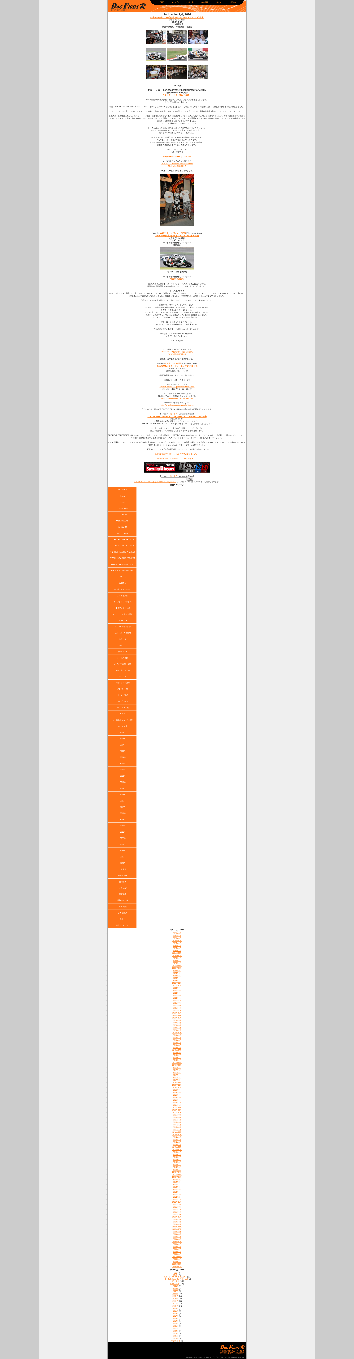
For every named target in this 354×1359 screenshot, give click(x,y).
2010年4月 (177, 1224)
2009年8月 (177, 1234)
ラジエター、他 (122, 708)
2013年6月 (177, 1160)
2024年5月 (177, 961)
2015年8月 (177, 1117)
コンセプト (122, 620)
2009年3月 (177, 1239)
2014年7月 (177, 1140)
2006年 (123, 739)
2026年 (123, 863)
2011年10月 (177, 1202)
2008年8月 (177, 1247)
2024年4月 (177, 963)
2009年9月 (177, 1232)
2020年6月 (177, 1025)
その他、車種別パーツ (123, 589)
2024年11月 (177, 953)
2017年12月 (177, 1063)
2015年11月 (177, 1110)
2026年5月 (177, 936)
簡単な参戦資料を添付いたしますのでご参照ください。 (177, 454)
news (175, 1275)
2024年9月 (177, 958)
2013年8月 (177, 1155)
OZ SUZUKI (122, 527)
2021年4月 (177, 1010)
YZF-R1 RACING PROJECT (122, 539)
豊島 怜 (123, 919)
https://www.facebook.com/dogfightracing (177, 405)
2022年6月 (177, 995)
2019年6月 (177, 1040)
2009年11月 (177, 1227)
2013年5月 (177, 1162)
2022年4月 (177, 1000)
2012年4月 (177, 1192)
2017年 (123, 807)
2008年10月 (177, 1242)
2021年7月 (177, 1008)
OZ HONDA (122, 533)
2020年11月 (177, 1015)
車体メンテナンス (122, 925)
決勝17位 (181, 279)
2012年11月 (177, 1175)
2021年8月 (177, 1005)
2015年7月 (177, 1120)
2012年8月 (177, 1182)
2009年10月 (177, 1229)
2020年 (123, 826)
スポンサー (122, 645)
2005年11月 (177, 1264)
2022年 (123, 838)
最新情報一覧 (122, 900)
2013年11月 (177, 1147)
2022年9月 (177, 988)
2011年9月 (177, 1204)
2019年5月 (177, 1043)
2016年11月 (177, 1085)
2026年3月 (177, 938)
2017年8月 (177, 1068)
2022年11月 (177, 983)
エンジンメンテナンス (123, 602)
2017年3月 (177, 1078)
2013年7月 (177, 1157)
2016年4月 (177, 1100)
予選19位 (173, 279)
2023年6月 (177, 973)
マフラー (122, 676)
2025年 (123, 857)
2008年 (123, 751)
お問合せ (122, 583)
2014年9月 (177, 1137)
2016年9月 (177, 1090)
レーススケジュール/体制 (123, 720)
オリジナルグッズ (122, 608)
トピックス (171, 233)
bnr (176, 1273)
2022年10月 (177, 985)
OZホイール (122, 509)
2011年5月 (177, 1214)
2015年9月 (177, 1115)
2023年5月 (177, 976)
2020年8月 (177, 1023)
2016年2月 (177, 1102)
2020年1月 (177, 1030)
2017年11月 (177, 1065)
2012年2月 (177, 1197)
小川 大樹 (123, 888)
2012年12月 (177, 1172)
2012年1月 (177, 1199)
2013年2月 (177, 1170)
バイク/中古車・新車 (122, 664)
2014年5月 (177, 1142)
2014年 (163, 233)
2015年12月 (177, 1107)
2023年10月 (177, 968)
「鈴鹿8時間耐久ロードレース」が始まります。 (177, 366)
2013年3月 (177, 1167)
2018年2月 (177, 1060)
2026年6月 (177, 933)
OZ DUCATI (122, 515)
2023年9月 (177, 971)
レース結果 (181, 233)
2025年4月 (177, 951)
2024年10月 (177, 956)
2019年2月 (177, 1048)
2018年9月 (177, 1053)
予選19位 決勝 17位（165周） (177, 95)
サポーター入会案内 (123, 633)
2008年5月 (177, 1252)
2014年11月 (177, 1132)
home (122, 496)
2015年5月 (177, 1125)
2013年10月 (177, 1150)
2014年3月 (177, 1145)
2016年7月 (177, 1095)
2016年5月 (177, 1097)
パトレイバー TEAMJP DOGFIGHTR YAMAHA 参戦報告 (177, 416)
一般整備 (122, 869)
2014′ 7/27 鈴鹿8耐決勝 (177, 166)
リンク (122, 714)
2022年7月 (177, 993)
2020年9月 (177, 1020)
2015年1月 (177, 1130)
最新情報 (122, 894)
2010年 (123, 763)
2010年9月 (177, 1219)
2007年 (123, 745)
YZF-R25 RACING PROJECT (123, 564)
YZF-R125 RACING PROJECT (122, 552)
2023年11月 (177, 966)
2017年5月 (177, 1073)
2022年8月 (177, 990)
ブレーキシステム (122, 670)
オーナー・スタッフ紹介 (123, 614)
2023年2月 (177, 980)
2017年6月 (177, 1070)
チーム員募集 (122, 658)
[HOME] (161, 3)
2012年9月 (177, 1180)
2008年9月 (177, 1244)
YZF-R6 (123, 577)
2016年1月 (177, 1105)
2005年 (123, 732)
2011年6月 (177, 1212)
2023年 (123, 844)
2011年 (123, 770)
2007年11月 (177, 1257)
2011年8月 (177, 1207)
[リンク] (218, 3)
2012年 (123, 776)
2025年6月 (177, 948)
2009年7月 (177, 1237)
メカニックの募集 (122, 683)
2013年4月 (177, 1165)
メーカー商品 (122, 695)
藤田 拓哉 (123, 907)
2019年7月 (177, 1038)
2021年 (123, 832)
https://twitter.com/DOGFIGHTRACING (177, 398)
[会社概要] (204, 3)
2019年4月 (177, 1045)
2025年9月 (177, 943)
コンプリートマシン (123, 627)
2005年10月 (177, 1267)
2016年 (123, 801)
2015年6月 (177, 1122)
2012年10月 (177, 1177)
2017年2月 (177, 1080)
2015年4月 (177, 1127)
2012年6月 (177, 1187)
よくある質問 (122, 596)
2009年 (123, 757)
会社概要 (122, 882)
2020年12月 (177, 1013)
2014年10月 (177, 1135)
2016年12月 (177, 1082)
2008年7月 (177, 1249)
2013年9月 (177, 1152)
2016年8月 (177, 1092)
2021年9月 (177, 1003)
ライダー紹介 (122, 701)
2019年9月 (177, 1035)
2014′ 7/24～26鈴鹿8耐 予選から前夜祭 (177, 164)
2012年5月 (177, 1189)
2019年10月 (177, 1033)
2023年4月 (177, 978)
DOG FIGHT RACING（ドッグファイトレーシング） (127, 6)
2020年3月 (177, 1028)
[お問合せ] (233, 3)
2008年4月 (177, 1254)
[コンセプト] (175, 3)
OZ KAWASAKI (122, 521)
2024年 (123, 851)
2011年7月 (177, 1209)
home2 (122, 502)
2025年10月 (177, 941)
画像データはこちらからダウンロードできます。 (177, 458)
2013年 (123, 782)
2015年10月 (177, 1112)
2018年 (123, 813)
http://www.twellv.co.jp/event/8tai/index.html (177, 387)
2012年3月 (177, 1194)
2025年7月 (177, 946)
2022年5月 (177, 998)
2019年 (123, 819)
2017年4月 (177, 1075)
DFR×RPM (122, 490)
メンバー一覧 (122, 689)
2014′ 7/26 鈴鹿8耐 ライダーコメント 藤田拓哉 (177, 235)
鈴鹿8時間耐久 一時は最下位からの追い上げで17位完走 (177, 17)
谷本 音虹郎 (122, 913)
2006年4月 (177, 1259)
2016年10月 (177, 1087)
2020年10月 (177, 1018)
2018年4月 (177, 1058)
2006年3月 (177, 1262)
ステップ (122, 639)
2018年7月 (177, 1055)
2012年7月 (177, 1184)
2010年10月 (177, 1217)
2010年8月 (177, 1222)
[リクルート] (189, 3)
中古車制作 (122, 875)
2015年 (123, 795)
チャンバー (122, 652)
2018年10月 (177, 1050)
